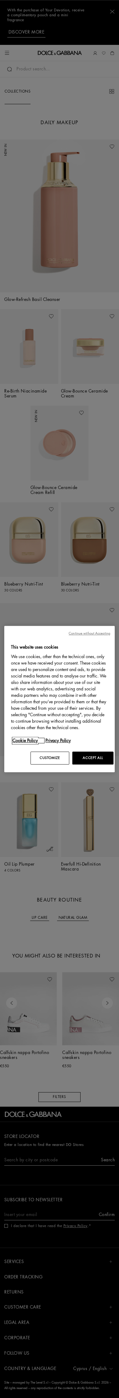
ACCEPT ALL (93, 758)
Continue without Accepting (89, 633)
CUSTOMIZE (50, 758)
